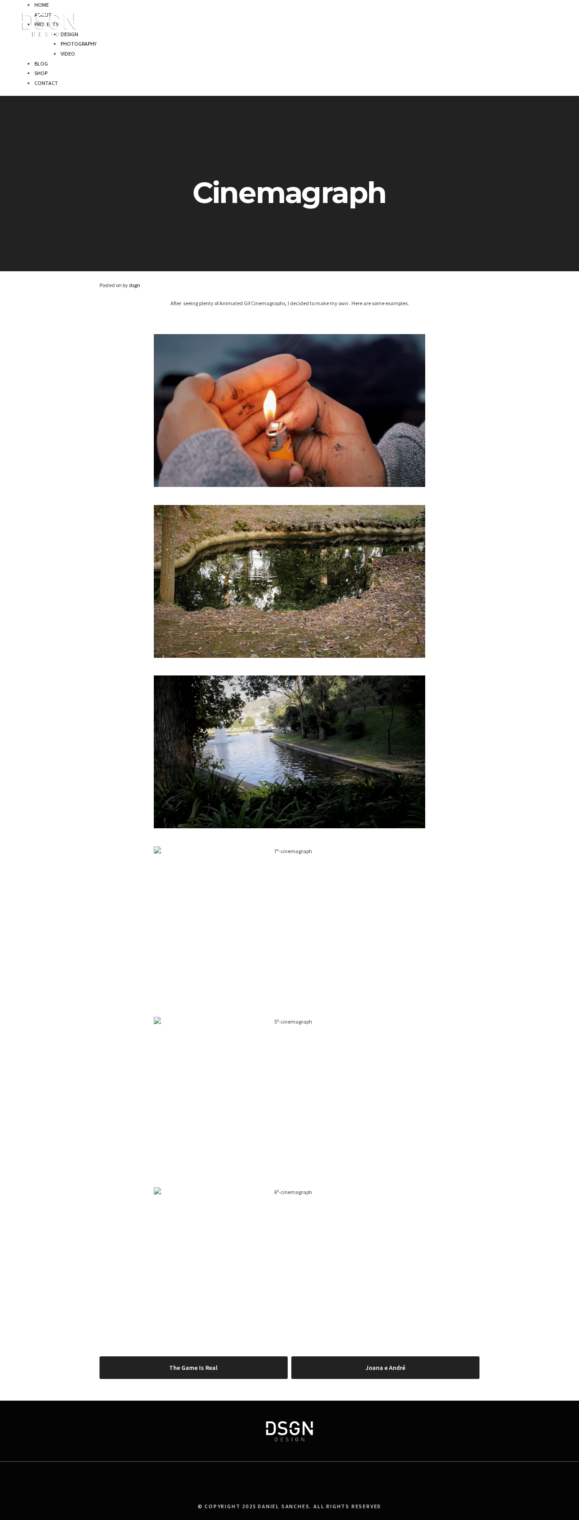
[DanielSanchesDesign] (49, 36)
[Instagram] (309, 1489)
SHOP (514, 17)
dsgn (134, 285)
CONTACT (543, 17)
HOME (402, 17)
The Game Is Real (193, 1368)
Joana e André (385, 1368)
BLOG (490, 17)
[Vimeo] (266, 1489)
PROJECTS (461, 17)
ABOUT (429, 17)
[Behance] (288, 1489)
